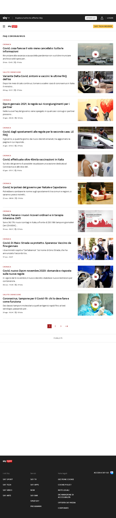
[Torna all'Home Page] (12, 26)
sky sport (8, 479)
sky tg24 (7, 485)
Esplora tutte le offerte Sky (29, 18)
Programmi (35, 506)
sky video (7, 490)
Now (32, 490)
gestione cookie (66, 479)
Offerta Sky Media (67, 503)
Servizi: (33, 473)
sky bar (34, 495)
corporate (63, 508)
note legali (63, 490)
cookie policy (65, 485)
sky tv (33, 479)
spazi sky (34, 501)
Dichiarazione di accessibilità (66, 496)
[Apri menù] (4, 26)
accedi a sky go (101, 473)
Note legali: (62, 473)
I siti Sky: (6, 473)
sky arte (7, 495)
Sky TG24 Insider (103, 26)
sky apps (34, 485)
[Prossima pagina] (66, 326)
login (110, 18)
